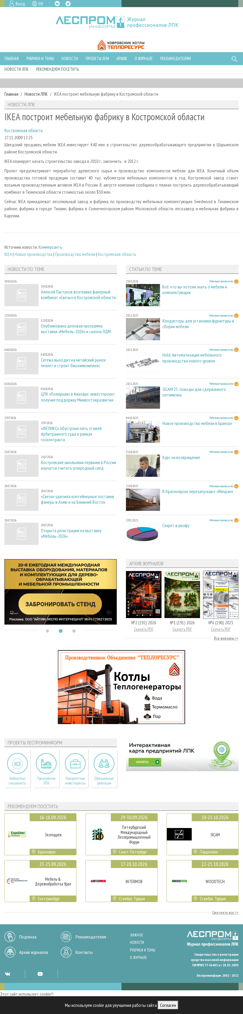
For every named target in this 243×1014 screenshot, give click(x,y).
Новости (69, 58)
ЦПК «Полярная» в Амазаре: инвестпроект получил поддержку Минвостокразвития (78, 396)
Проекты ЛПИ (97, 58)
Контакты (84, 952)
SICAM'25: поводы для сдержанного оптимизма (194, 392)
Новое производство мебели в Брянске (197, 423)
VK (57, 3)
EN (41, 4)
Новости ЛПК (16, 69)
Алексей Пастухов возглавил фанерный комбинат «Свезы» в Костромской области (78, 294)
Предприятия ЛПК (46, 780)
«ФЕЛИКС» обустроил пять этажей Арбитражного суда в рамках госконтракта (71, 434)
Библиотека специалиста (17, 780)
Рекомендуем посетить (57, 69)
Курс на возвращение (181, 457)
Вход (20, 4)
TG (68, 3)
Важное (136, 935)
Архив (121, 58)
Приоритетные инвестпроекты (75, 780)
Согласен (168, 1005)
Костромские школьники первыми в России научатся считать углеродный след (78, 465)
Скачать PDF (144, 629)
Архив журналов (33, 952)
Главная (11, 58)
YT (40, 974)
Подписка (27, 937)
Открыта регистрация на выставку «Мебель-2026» (71, 533)
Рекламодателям (175, 58)
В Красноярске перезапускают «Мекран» (197, 491)
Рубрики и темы (40, 58)
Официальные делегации (104, 780)
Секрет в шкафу (175, 525)
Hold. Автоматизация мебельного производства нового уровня (192, 357)
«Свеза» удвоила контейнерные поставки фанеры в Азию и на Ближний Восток (77, 499)
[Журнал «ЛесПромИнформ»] (121, 22)
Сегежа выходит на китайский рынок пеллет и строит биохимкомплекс (73, 362)
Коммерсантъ (50, 247)
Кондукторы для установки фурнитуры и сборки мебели (198, 323)
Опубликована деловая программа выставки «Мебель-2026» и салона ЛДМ (76, 328)
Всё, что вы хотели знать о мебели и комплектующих (194, 289)
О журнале (144, 58)
